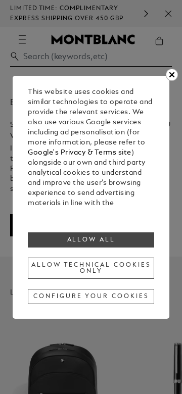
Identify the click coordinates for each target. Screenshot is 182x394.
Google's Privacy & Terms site (79, 153)
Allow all (91, 240)
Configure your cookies (91, 296)
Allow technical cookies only (91, 268)
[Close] (172, 75)
